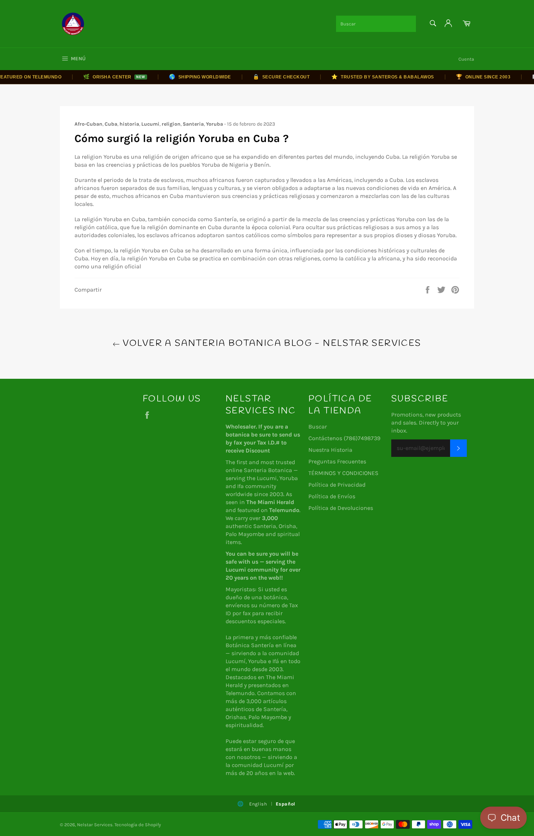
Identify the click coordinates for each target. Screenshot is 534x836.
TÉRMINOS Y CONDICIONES (343, 473)
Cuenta (466, 59)
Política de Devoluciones (340, 507)
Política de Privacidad (336, 484)
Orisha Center (105, 77)
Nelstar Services (95, 824)
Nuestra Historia (330, 449)
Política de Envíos (331, 496)
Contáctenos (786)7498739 (344, 438)
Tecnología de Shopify (137, 824)
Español (286, 804)
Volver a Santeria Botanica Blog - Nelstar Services (270, 343)
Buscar (317, 426)
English (258, 804)
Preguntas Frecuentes (337, 461)
